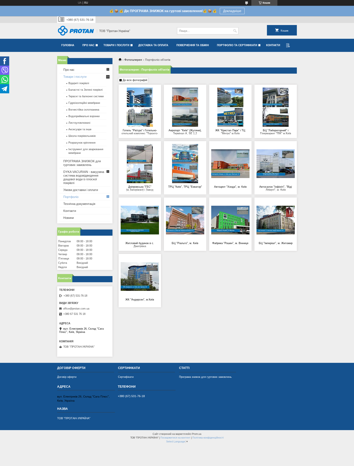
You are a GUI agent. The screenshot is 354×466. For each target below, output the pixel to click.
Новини (68, 217)
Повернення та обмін (192, 45)
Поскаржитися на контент (175, 437)
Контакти (273, 45)
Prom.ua (196, 434)
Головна (67, 45)
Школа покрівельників (82, 135)
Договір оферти (66, 376)
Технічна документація (79, 204)
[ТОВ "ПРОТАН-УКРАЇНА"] (75, 31)
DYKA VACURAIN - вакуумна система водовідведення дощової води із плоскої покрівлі (83, 177)
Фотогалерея (133, 59)
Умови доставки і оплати (80, 190)
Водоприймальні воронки (84, 116)
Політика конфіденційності (208, 437)
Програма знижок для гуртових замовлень (205, 376)
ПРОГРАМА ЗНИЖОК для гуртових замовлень (82, 163)
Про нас (88, 45)
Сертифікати (126, 376)
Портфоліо (70, 197)
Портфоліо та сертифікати (237, 45)
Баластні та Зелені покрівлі (85, 89)
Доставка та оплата (153, 45)
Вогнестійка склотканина (83, 109)
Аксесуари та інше (79, 129)
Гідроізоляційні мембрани (84, 102)
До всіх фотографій (135, 80)
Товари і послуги (116, 45)
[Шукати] (234, 30)
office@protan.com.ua (76, 308)
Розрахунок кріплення (81, 142)
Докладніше (232, 11)
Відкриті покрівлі (78, 83)
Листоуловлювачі (79, 122)
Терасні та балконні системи (86, 96)
